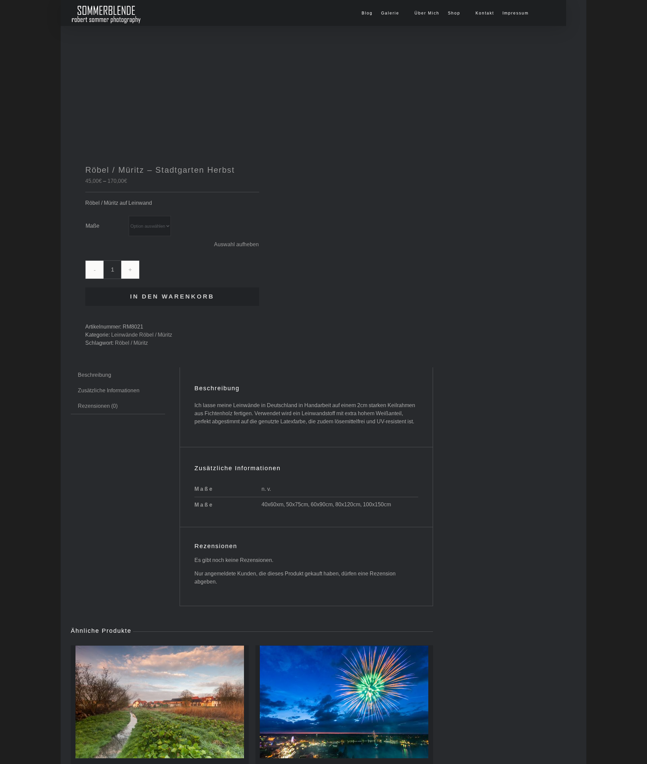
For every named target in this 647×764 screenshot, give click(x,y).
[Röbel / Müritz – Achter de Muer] (159, 702)
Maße (92, 226)
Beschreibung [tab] (94, 375)
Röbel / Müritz (131, 343)
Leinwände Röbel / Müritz (141, 335)
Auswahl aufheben (236, 244)
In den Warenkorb (172, 296)
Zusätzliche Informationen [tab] (109, 390)
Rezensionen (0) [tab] (98, 406)
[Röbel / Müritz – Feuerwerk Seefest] (344, 702)
